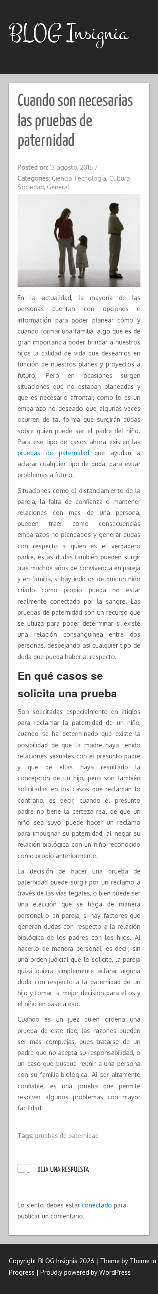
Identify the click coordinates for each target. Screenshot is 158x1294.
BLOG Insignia (68, 33)
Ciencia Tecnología (79, 178)
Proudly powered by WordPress (85, 1272)
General (58, 187)
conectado (97, 1205)
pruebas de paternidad (53, 453)
